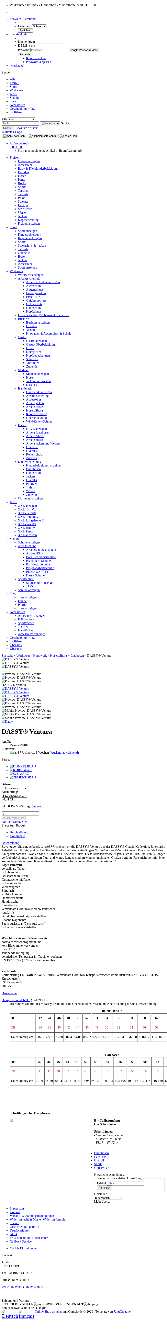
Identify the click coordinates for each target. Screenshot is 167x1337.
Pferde (22, 604)
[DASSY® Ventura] (15, 688)
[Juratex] (12, 132)
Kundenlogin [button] (18, 34)
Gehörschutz (34, 304)
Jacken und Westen (38, 381)
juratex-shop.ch (34, 1286)
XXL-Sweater (27, 524)
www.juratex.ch (12, 1286)
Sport (13, 86)
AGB (13, 1234)
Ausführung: (10, 792)
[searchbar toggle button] (68, 136)
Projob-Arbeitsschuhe (40, 568)
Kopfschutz (33, 311)
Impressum (17, 1208)
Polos (21, 198)
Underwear (101, 1167)
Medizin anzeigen (37, 373)
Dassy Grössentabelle (16, 1000)
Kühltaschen (26, 619)
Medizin (23, 370)
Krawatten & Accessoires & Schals (48, 333)
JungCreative (122, 1311)
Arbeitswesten (35, 406)
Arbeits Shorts (35, 436)
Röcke (22, 183)
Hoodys (23, 205)
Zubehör (31, 366)
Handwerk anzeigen (39, 392)
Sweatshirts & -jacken (32, 245)
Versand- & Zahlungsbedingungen (32, 1215)
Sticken (14, 1223)
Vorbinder (32, 362)
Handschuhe (34, 472)
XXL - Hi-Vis (27, 509)
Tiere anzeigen (27, 597)
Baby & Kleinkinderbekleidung (38, 168)
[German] (10, 1316)
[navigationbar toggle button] (14, 136)
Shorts (22, 187)
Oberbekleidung (36, 417)
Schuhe (14, 97)
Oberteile (24, 253)
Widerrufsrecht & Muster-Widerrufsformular (38, 1219)
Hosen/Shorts (34, 410)
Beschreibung (18, 832)
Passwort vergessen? (39, 62)
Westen (22, 212)
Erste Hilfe (33, 297)
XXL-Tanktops (28, 516)
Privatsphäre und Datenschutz (29, 1237)
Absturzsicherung (37, 395)
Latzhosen (100, 1156)
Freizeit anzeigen (29, 161)
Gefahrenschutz (36, 300)
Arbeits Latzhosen (37, 432)
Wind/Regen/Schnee (39, 421)
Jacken (22, 216)
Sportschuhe (26, 579)
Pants (21, 179)
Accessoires (17, 105)
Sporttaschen (26, 623)
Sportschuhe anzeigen (40, 582)
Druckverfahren (20, 1230)
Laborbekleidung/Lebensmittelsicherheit (43, 315)
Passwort (24, 50)
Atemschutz (33, 286)
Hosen (22, 176)
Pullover (31, 483)
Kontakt (15, 1212)
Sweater (23, 201)
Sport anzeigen (27, 231)
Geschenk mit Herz (22, 108)
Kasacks (31, 384)
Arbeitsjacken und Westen (43, 443)
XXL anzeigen (27, 505)
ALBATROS (34, 553)
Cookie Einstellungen (23, 1248)
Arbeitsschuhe (27, 546)
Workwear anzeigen (31, 275)
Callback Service (21, 1241)
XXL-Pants (25, 531)
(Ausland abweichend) (64, 752)
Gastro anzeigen (36, 340)
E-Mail (22, 45)
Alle (12, 79)
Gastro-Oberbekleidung (41, 344)
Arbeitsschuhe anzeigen (41, 549)
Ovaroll (99, 1160)
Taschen (23, 190)
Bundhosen (33, 469)
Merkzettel (17, 65)
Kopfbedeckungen (30, 238)
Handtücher (25, 630)
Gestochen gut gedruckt (25, 1226)
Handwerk (25, 388)
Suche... (66, 123)
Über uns (16, 645)
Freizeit (14, 83)
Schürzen (32, 359)
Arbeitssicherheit (29, 278)
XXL (13, 94)
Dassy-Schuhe (35, 575)
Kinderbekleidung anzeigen (44, 465)
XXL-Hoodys (27, 527)
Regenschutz (34, 454)
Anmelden (104, 1187)
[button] (23, 19)
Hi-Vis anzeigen (36, 428)
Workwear (16, 90)
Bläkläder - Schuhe (38, 560)
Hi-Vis (22, 425)
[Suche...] (50, 123)
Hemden (23, 172)
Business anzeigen (38, 322)
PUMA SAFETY (37, 571)
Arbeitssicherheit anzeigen (43, 282)
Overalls (31, 450)
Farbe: (6, 759)
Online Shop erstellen (49, 1311)
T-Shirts (23, 194)
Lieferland (25, 26)
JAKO (30, 586)
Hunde (22, 601)
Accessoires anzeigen (31, 615)
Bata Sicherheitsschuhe (41, 557)
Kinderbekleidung (29, 234)
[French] (26, 1316)
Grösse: (6, 784)
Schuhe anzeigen (29, 542)
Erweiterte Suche (27, 128)
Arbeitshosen (34, 439)
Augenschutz (34, 289)
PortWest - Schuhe (38, 564)
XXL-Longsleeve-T (31, 520)
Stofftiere (16, 112)
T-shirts (31, 487)
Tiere (13, 101)
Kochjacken (34, 351)
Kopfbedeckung (28, 220)
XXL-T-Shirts (27, 513)
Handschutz (33, 308)
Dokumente (17, 836)
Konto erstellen (36, 58)
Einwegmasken (36, 293)
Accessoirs (25, 165)
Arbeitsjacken (35, 403)
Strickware (25, 209)
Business (23, 319)
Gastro (22, 337)
